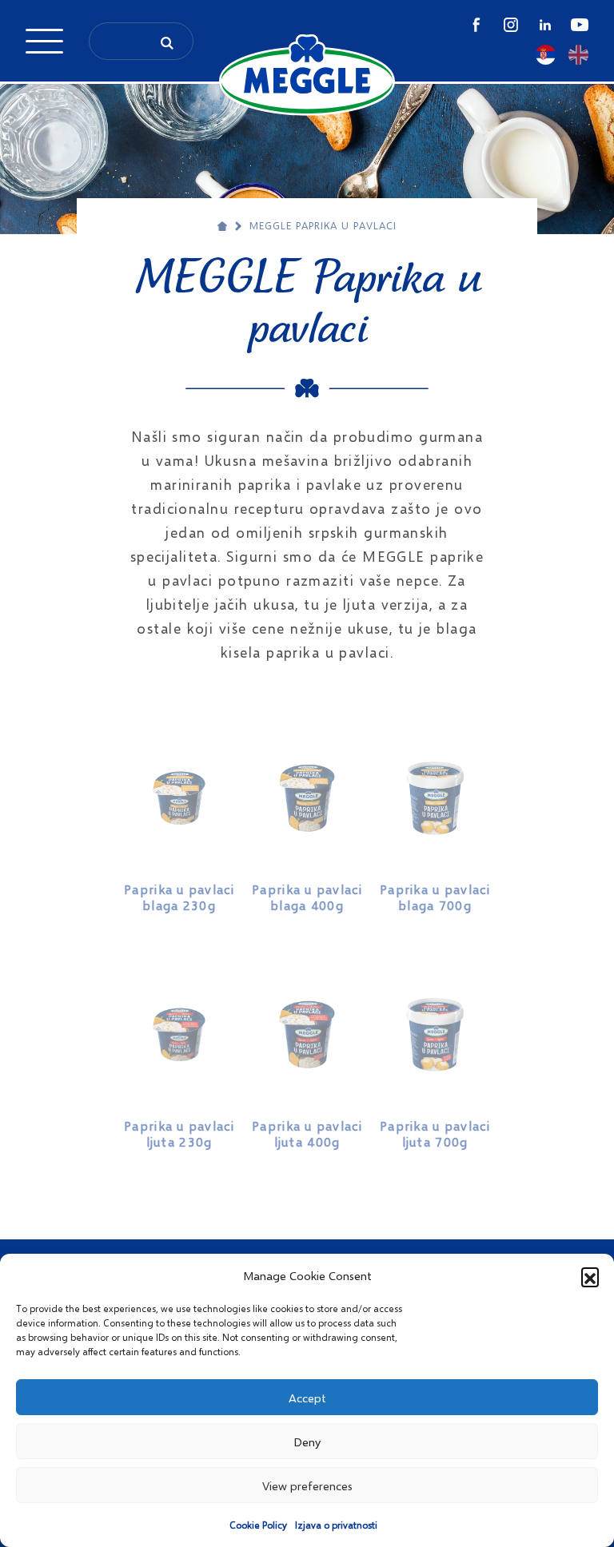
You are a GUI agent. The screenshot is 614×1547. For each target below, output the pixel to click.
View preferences (307, 1485)
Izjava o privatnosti (336, 1525)
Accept (307, 1397)
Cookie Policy (258, 1525)
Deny (307, 1441)
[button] (590, 1276)
